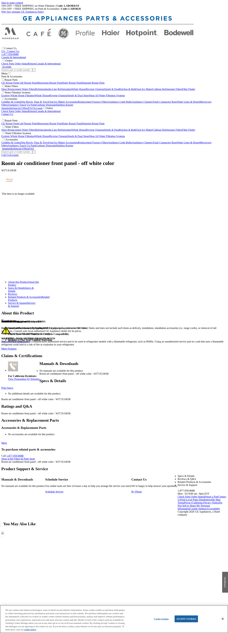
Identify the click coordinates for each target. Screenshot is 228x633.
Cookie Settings (161, 618)
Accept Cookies (186, 618)
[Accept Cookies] (222, 618)
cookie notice (30, 629)
